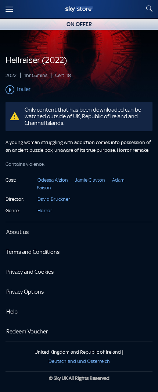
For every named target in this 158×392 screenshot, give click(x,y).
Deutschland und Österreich (79, 361)
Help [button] (12, 311)
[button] (79, 89)
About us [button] (17, 232)
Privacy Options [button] (25, 291)
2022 (11, 75)
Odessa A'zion (52, 180)
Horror (44, 210)
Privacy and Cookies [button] (30, 272)
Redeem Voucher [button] (27, 331)
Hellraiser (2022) (36, 60)
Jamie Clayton (90, 180)
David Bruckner (53, 199)
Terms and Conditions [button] (33, 252)
